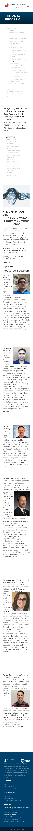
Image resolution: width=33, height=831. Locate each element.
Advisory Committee (15, 33)
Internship (14, 63)
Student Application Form (12, 800)
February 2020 (12, 162)
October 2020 (12, 153)
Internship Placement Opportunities (18, 68)
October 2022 (12, 141)
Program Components (16, 39)
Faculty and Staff (14, 28)
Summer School (16, 48)
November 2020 (13, 150)
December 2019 (12, 166)
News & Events (9, 787)
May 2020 (10, 159)
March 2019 (11, 175)
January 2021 (11, 148)
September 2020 (13, 155)
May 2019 (10, 173)
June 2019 (10, 171)
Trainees (10, 31)
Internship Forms (20, 72)
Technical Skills (13, 81)
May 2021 (10, 144)
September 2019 (13, 168)
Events (9, 102)
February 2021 (12, 146)
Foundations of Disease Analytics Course (17, 43)
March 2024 (11, 139)
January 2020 (12, 164)
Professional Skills (15, 83)
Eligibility (11, 89)
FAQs (5, 784)
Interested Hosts (20, 79)
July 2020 (10, 157)
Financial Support (14, 92)
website (6, 651)
